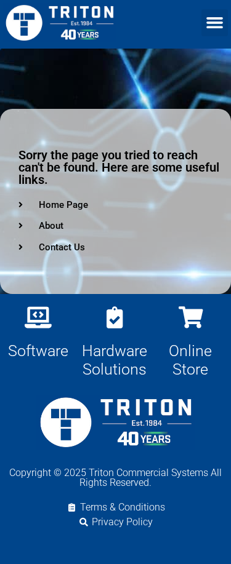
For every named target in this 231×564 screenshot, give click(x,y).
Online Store (190, 360)
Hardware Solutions (114, 360)
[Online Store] (190, 317)
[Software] (38, 317)
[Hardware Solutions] (114, 317)
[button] (215, 22)
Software (38, 351)
